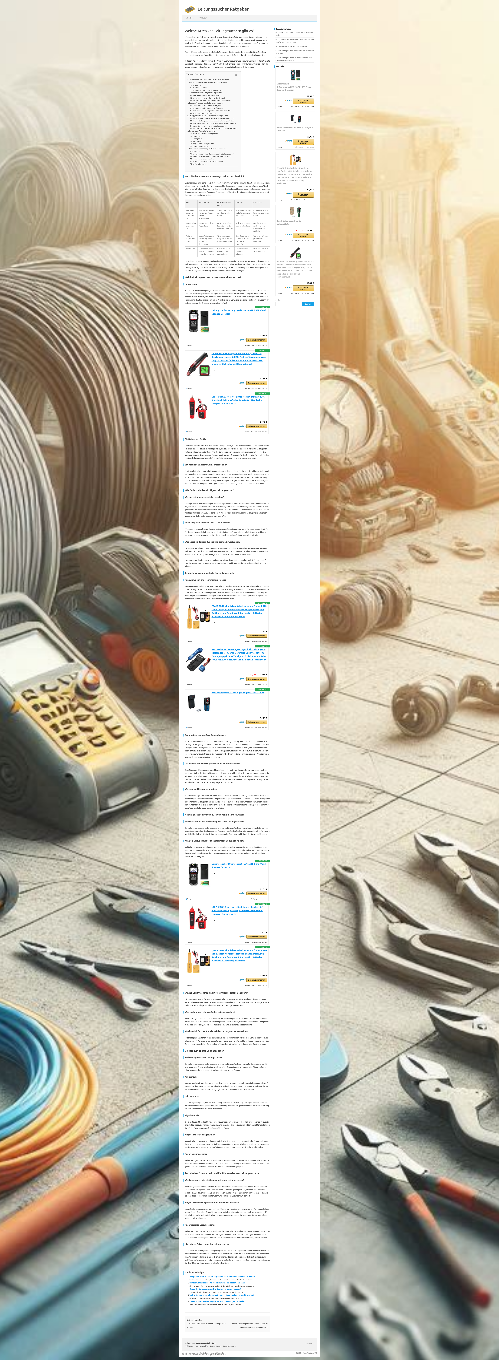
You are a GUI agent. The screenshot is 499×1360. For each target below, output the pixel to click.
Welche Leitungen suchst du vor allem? (206, 95)
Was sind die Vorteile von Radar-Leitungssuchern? (210, 126)
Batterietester (215, 1346)
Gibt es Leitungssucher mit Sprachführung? (291, 46)
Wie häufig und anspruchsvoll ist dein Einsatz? (209, 98)
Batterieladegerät (229, 1346)
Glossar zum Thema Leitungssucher (202, 131)
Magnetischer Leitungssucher (203, 143)
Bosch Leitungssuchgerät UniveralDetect (289, 222)
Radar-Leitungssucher (200, 146)
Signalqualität (198, 141)
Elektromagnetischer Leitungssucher (205, 133)
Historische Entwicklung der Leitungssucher (208, 161)
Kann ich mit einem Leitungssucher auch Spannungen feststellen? (217, 1301)
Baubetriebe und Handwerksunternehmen (207, 90)
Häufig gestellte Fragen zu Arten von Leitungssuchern (209, 116)
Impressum (310, 1343)
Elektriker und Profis (199, 88)
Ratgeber (203, 18)
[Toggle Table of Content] (235, 75)
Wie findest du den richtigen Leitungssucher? (205, 93)
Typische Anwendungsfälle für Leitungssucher (206, 103)
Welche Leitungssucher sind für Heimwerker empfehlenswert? (214, 123)
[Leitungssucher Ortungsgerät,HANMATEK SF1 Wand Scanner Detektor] (295, 75)
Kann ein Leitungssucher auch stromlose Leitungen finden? (213, 121)
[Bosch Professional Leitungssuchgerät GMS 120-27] (295, 119)
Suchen (278, 300)
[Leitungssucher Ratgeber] (188, 14)
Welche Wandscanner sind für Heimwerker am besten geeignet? (217, 1283)
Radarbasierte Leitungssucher (203, 159)
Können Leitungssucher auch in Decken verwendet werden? (215, 1289)
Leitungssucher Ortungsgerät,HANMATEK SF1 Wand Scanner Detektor (294, 87)
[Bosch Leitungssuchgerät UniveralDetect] (295, 212)
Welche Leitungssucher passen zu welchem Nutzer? (208, 82)
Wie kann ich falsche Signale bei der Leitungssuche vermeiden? (215, 128)
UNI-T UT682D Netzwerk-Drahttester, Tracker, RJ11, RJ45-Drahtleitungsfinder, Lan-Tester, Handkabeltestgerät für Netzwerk (238, 400)
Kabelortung (197, 136)
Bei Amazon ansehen (256, 340)
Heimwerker (197, 85)
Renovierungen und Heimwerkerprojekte (207, 105)
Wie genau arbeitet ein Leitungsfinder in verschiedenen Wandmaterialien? (222, 1277)
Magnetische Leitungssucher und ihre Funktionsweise (212, 156)
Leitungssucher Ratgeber (223, 8)
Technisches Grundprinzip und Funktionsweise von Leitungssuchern (208, 150)
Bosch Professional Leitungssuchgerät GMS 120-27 (238, 692)
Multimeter (189, 1346)
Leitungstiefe (197, 139)
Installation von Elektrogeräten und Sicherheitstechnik (212, 111)
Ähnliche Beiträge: (199, 164)
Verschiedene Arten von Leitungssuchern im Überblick (209, 80)
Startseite (189, 18)
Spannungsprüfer (202, 1346)
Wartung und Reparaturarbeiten (204, 113)
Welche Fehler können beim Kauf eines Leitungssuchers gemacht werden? (221, 1295)
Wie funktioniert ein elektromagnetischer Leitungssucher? (213, 118)
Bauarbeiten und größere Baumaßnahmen (208, 108)
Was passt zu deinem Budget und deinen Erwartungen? (212, 100)
